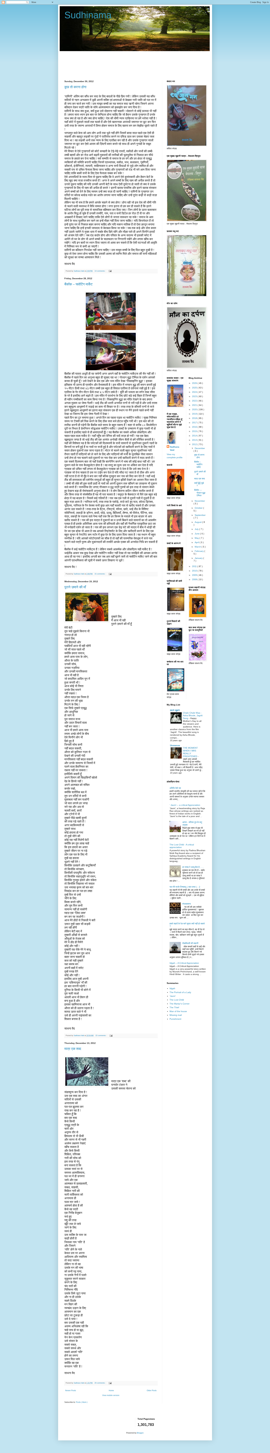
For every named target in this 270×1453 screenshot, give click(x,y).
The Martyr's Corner (180, 1003)
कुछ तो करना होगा (75, 87)
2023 (195, 396)
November (200, 501)
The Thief (174, 1007)
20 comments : (100, 1383)
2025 (195, 387)
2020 (195, 409)
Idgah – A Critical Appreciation (184, 963)
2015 (195, 431)
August (198, 522)
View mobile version (110, 1395)
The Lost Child (177, 1000)
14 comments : (100, 271)
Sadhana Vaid (174, 448)
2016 (195, 427)
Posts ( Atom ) (82, 1402)
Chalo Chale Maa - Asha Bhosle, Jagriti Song (192, 716)
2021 (195, 405)
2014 (195, 435)
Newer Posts (70, 1390)
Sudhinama (87, 15)
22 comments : (101, 1035)
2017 (195, 422)
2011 (194, 566)
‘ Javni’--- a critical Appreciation (185, 805)
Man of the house (178, 1011)
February (199, 551)
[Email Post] (110, 271)
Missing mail (176, 1015)
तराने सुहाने (175, 710)
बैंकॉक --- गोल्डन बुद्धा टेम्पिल (199, 493)
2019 (195, 414)
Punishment (175, 1019)
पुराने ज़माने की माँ (75, 587)
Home (111, 1390)
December (200, 448)
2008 (195, 579)
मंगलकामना (186, 904)
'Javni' (173, 996)
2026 (195, 383)
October (199, 508)
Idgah (172, 988)
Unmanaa (175, 745)
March (198, 546)
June (197, 533)
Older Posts (152, 1390)
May (197, 538)
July (197, 529)
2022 (195, 400)
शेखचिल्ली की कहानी (190, 943)
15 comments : (100, 574)
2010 (195, 570)
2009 (195, 575)
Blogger (140, 1433)
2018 (195, 418)
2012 (195, 444)
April (197, 542)
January (199, 558)
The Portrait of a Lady (180, 992)
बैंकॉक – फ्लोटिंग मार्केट (78, 284)
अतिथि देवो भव (175, 788)
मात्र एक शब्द (72, 1049)
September (200, 515)
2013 (195, 440)
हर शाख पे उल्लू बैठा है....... (193, 867)
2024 (195, 392)
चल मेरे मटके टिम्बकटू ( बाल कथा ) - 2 (185, 887)
